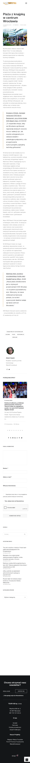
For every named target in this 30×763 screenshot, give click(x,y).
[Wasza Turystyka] (9, 3)
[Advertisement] (15, 619)
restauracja (20, 334)
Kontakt (15, 723)
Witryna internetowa (9, 485)
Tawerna (16, 24)
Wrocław (14, 337)
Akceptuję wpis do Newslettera (13, 695)
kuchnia (8, 334)
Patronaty (15, 725)
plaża (13, 334)
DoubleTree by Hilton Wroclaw (15, 331)
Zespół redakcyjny (15, 729)
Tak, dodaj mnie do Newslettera (14, 501)
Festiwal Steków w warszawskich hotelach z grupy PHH (13, 404)
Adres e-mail (7, 477)
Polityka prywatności (15, 727)
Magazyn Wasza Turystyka (15, 739)
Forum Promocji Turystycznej (15, 742)
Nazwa (5, 468)
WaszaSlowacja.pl (15, 744)
